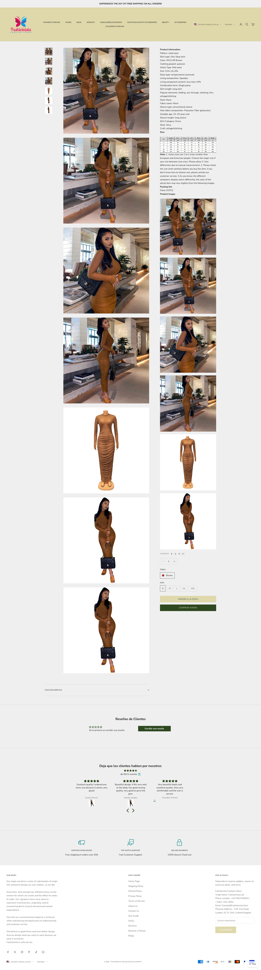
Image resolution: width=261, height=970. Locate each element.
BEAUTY (165, 22)
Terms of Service (136, 901)
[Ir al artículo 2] (48, 61)
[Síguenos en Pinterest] (29, 952)
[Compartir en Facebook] (172, 554)
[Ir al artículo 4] (48, 81)
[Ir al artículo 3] (48, 71)
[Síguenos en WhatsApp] (43, 952)
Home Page (134, 881)
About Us (133, 906)
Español (228, 24)
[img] (130, 770)
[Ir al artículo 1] (48, 51)
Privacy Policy (135, 896)
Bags (79, 22)
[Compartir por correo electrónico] (183, 554)
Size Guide (133, 915)
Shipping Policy (135, 886)
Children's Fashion (114, 26)
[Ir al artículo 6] (48, 100)
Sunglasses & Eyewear (111, 22)
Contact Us (133, 910)
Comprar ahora (188, 607)
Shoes (68, 22)
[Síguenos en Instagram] (22, 952)
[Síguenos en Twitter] (15, 952)
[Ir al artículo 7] (48, 110)
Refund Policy (135, 891)
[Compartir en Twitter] (175, 554)
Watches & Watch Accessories (142, 22)
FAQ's (131, 920)
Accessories (180, 22)
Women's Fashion (51, 22)
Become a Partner (137, 930)
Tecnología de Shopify (132, 962)
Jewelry (91, 22)
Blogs (131, 935)
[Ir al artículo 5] (48, 91)
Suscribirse (225, 930)
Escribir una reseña (154, 728)
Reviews (132, 925)
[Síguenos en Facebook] (8, 952)
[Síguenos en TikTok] (36, 952)
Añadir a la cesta (188, 599)
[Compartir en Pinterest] (179, 554)
